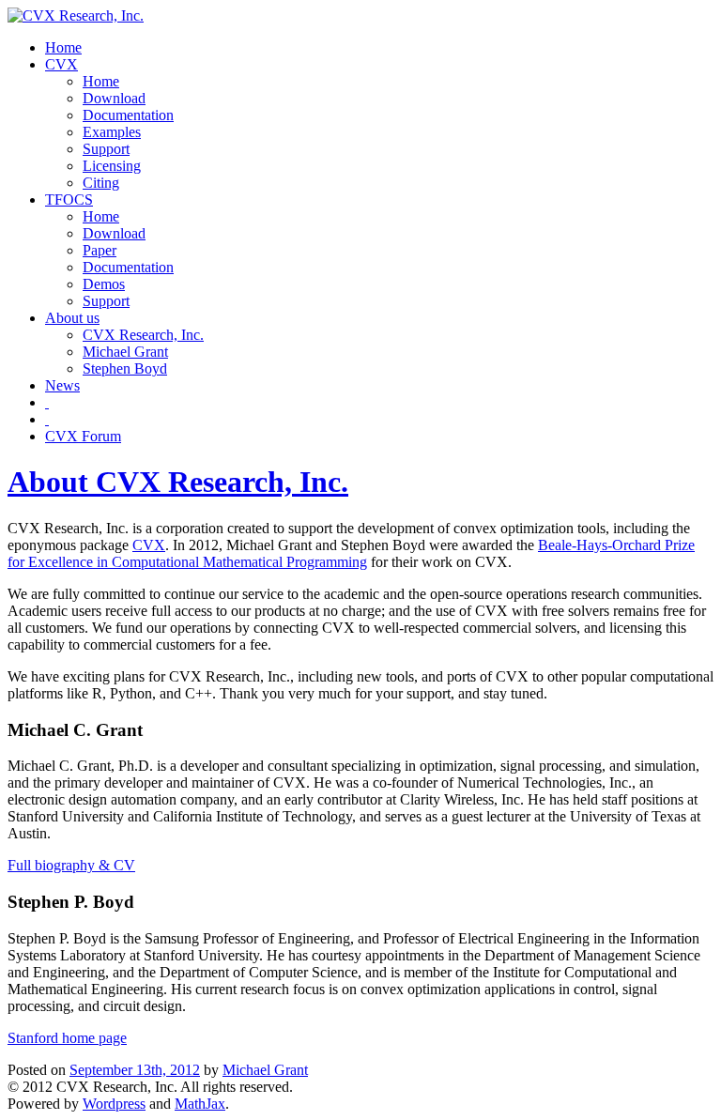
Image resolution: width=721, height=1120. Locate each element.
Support (106, 149)
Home (63, 47)
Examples (112, 132)
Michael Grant (125, 352)
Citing (101, 183)
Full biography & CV (71, 865)
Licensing (112, 166)
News (62, 385)
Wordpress (114, 1104)
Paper (99, 250)
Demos (104, 284)
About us (72, 318)
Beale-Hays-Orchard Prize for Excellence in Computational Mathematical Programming (351, 553)
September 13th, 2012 (134, 1070)
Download (114, 98)
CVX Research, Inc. (143, 335)
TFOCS (69, 199)
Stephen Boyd (125, 368)
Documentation (128, 115)
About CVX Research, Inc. (178, 482)
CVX (61, 64)
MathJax (200, 1104)
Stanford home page (67, 1038)
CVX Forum (83, 436)
